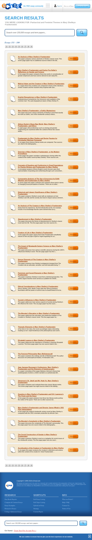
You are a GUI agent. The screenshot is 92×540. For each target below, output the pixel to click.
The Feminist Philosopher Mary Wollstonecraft (35, 354)
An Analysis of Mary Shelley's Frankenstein (34, 57)
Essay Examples (10, 505)
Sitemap (36, 508)
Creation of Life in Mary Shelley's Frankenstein (35, 233)
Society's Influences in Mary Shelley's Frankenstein (37, 300)
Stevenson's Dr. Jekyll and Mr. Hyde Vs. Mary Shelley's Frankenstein (38, 381)
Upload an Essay (38, 505)
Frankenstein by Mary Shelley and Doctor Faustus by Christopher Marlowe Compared (37, 139)
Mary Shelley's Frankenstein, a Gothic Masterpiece (36, 111)
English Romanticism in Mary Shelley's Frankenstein (37, 97)
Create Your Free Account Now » (25, 530)
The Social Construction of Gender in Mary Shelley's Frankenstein (37, 435)
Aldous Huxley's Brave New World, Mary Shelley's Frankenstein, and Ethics (36, 125)
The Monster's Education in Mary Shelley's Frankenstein (39, 313)
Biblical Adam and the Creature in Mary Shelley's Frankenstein (41, 84)
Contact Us (65, 505)
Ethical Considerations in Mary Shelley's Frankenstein (38, 286)
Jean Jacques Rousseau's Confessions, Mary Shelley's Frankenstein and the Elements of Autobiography (38, 368)
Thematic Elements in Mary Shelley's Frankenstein (36, 327)
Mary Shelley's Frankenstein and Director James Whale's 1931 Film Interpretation (41, 408)
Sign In (59, 6)
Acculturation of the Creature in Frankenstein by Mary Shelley (41, 448)
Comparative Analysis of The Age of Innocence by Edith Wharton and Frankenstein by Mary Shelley (38, 179)
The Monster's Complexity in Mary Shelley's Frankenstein (39, 421)
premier (73, 58)
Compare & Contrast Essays (14, 502)
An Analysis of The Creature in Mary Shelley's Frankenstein (40, 206)
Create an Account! (82, 6)
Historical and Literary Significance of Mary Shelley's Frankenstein (37, 193)
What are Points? (67, 499)
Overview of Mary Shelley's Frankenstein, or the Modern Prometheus (38, 153)
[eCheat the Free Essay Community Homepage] (22, 6)
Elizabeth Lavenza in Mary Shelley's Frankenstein (36, 340)
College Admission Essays (13, 512)
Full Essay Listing (39, 499)
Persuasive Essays (10, 508)
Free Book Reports (11, 499)
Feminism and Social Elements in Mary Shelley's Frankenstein (36, 274)
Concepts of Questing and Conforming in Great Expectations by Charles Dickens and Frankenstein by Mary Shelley (40, 166)
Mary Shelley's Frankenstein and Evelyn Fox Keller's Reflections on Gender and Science (37, 71)
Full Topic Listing (39, 502)
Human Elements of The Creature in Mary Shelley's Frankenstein (37, 260)
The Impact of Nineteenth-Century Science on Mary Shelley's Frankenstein (40, 247)
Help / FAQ (65, 502)
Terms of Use (66, 508)
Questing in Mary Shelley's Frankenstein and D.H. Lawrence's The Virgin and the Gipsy (40, 395)
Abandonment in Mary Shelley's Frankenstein (35, 219)
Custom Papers (38, 512)
